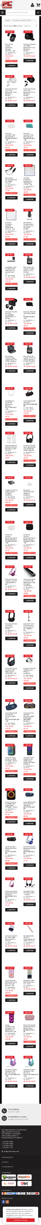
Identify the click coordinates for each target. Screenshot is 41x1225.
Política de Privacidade (14, 1217)
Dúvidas (5, 1162)
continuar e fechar (20, 1220)
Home (8, 20)
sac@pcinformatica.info (18, 1118)
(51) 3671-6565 (14, 1110)
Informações (7, 1157)
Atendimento (7, 1167)
